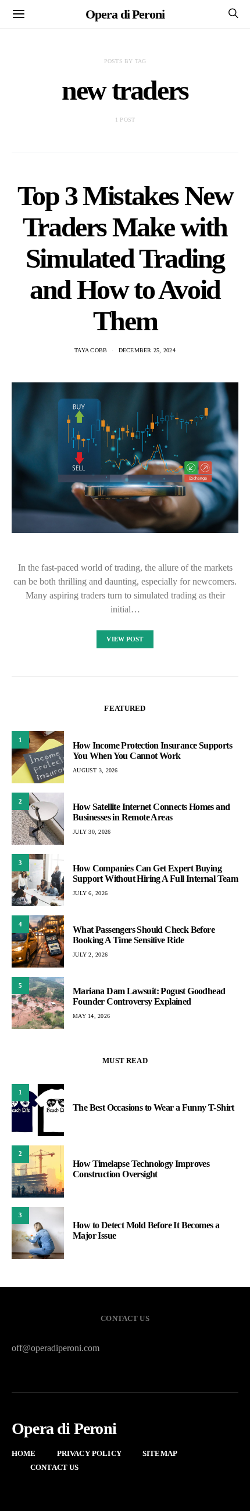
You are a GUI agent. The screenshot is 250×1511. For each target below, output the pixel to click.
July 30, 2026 (91, 832)
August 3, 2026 (95, 770)
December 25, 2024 (147, 350)
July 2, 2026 (90, 954)
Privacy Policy (89, 1453)
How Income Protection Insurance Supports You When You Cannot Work (152, 750)
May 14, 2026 (91, 1016)
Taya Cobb (90, 350)
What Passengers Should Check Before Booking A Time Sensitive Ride (144, 935)
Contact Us (54, 1467)
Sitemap (159, 1453)
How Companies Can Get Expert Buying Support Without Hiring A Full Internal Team (155, 873)
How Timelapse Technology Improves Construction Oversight (141, 1169)
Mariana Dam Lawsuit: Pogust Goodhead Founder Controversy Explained (149, 996)
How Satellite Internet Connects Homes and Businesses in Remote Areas (151, 812)
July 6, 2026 (90, 893)
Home (24, 1453)
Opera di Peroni (125, 14)
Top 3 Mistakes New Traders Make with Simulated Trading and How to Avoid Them (125, 258)
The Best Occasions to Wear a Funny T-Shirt (153, 1107)
